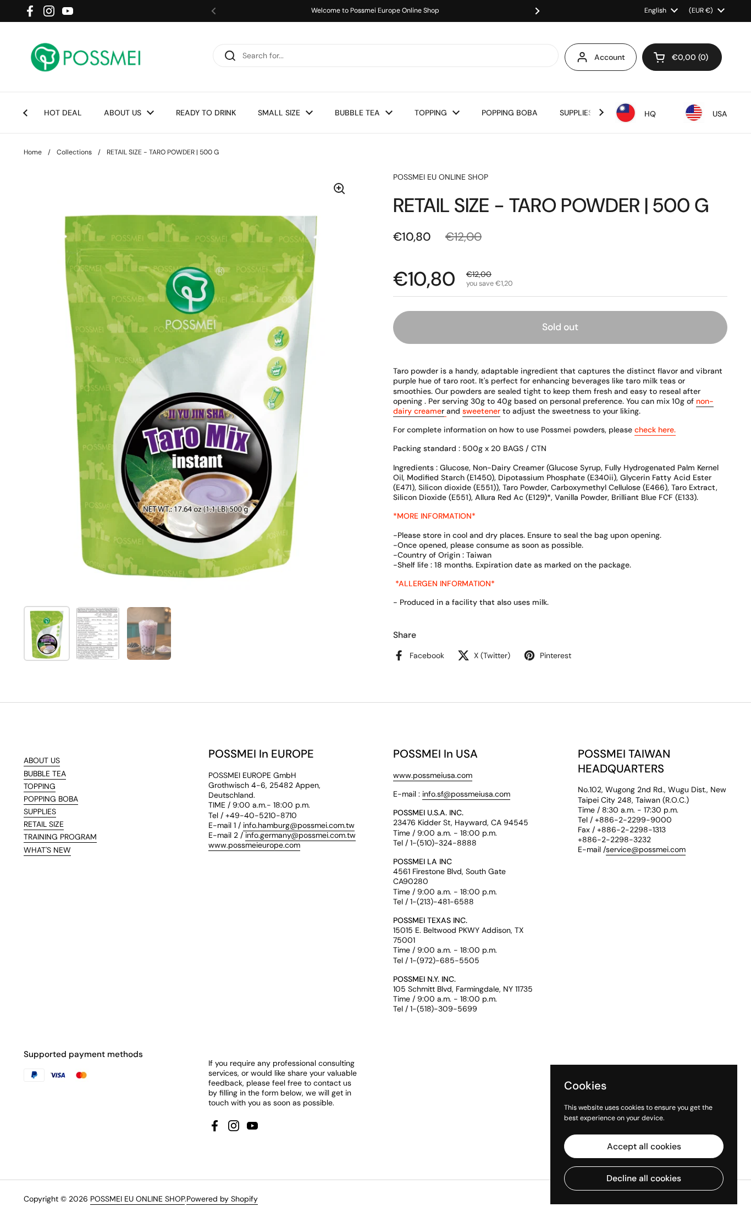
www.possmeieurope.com (254, 845)
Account (609, 57)
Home (33, 152)
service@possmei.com (646, 849)
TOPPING (40, 786)
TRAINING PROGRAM (60, 837)
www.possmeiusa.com (432, 775)
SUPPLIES (40, 811)
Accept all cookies (644, 1146)
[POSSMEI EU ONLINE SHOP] (85, 56)
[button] (682, 57)
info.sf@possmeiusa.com (466, 794)
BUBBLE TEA (45, 773)
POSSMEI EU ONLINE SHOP (137, 1199)
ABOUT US (42, 760)
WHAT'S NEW (47, 850)
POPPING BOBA (51, 799)
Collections (74, 152)
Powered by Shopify (222, 1199)
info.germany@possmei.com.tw (300, 835)
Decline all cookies (643, 1178)
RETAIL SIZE (44, 824)
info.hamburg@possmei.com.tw (299, 825)
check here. (655, 430)
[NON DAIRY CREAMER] (445, 411)
